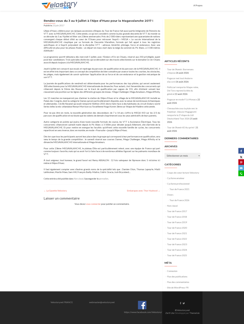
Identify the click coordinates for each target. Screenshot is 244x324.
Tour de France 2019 (177, 222)
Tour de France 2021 (179, 189)
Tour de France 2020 (177, 227)
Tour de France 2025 (177, 255)
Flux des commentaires (178, 282)
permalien (103, 178)
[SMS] (241, 173)
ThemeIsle (194, 313)
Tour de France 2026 (179, 200)
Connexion (172, 271)
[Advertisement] (186, 37)
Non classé (78, 178)
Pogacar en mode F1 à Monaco (182, 99)
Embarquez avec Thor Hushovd (143, 190)
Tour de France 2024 (177, 249)
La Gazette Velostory (55, 190)
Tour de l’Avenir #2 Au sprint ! (181, 127)
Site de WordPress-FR (178, 287)
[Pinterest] (241, 162)
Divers (170, 194)
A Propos (197, 5)
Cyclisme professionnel (178, 183)
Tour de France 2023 (177, 244)
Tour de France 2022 (177, 238)
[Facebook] (241, 151)
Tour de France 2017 (177, 211)
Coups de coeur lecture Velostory (183, 172)
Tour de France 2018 (177, 216)
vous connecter (93, 203)
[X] (241, 156)
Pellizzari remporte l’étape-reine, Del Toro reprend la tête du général (183, 90)
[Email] (241, 168)
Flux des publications (177, 276)
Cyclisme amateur (175, 178)
